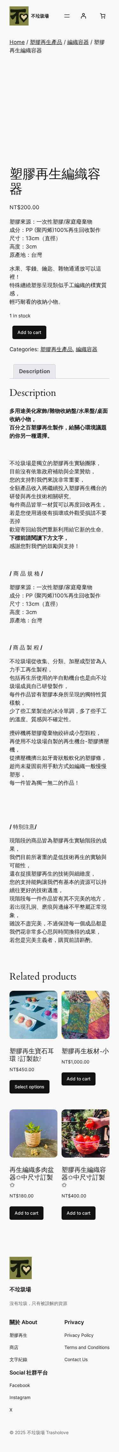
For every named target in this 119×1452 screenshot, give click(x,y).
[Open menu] (67, 16)
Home (17, 42)
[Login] (83, 16)
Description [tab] (34, 371)
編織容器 (78, 42)
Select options (29, 1086)
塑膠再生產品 (46, 42)
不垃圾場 (40, 16)
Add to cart (29, 332)
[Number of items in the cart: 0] (102, 16)
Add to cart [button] (78, 1078)
